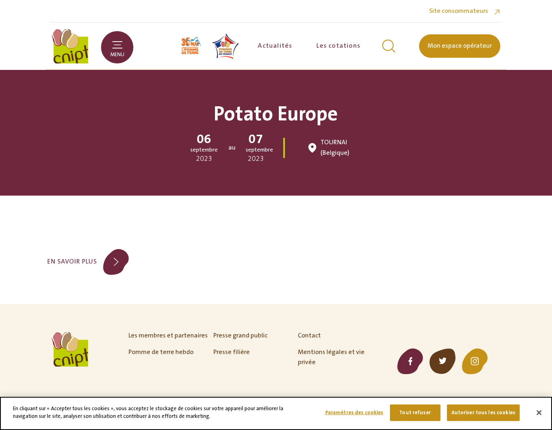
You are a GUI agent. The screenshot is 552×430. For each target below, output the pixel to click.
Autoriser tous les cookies (483, 412)
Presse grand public (240, 335)
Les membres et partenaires (168, 335)
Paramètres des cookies (354, 412)
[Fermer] (539, 413)
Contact (309, 335)
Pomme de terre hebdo (161, 352)
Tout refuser (415, 412)
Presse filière (231, 352)
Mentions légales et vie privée (331, 357)
